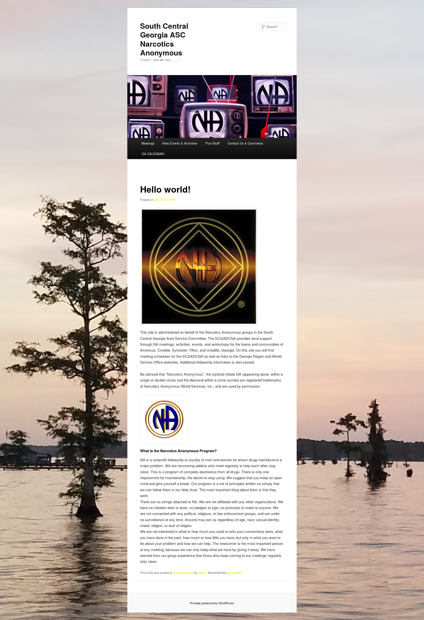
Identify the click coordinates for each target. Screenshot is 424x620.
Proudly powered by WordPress (212, 603)
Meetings (148, 143)
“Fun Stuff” (212, 143)
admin (202, 572)
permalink (234, 572)
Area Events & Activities (179, 143)
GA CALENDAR (153, 153)
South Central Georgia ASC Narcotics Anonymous (164, 39)
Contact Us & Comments (245, 143)
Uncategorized (183, 572)
